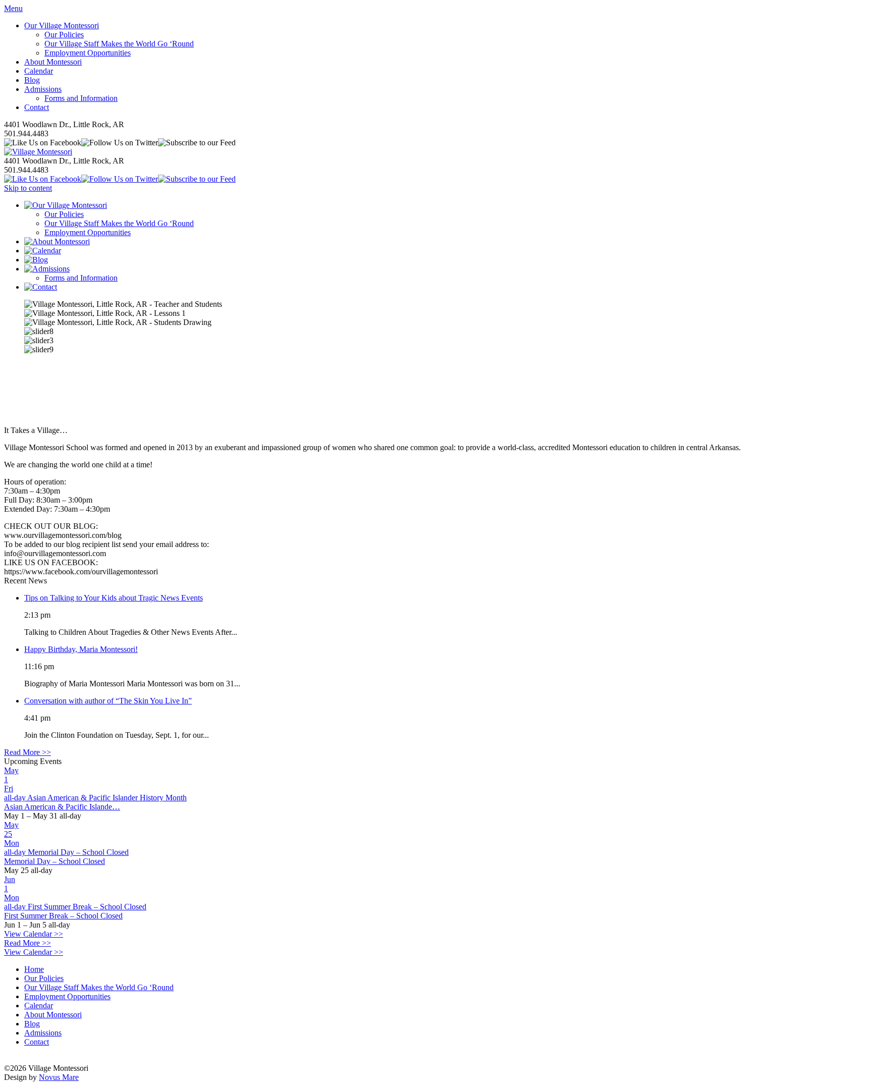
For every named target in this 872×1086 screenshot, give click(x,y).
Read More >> (27, 752)
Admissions (43, 89)
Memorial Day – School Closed (54, 861)
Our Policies (64, 34)
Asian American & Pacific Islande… (62, 806)
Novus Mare (59, 1077)
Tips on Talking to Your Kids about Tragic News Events (113, 597)
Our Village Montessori (61, 25)
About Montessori (53, 62)
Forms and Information (81, 98)
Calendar (38, 71)
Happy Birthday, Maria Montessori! (81, 649)
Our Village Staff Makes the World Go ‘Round (119, 43)
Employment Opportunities (87, 52)
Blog (32, 80)
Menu (13, 8)
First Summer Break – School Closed (63, 915)
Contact (36, 107)
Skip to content (28, 188)
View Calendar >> (33, 934)
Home (34, 969)
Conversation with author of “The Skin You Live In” (108, 700)
